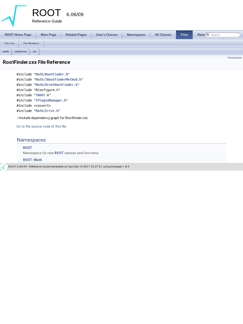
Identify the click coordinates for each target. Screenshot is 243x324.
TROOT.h (42, 95)
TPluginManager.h (51, 100)
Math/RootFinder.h (52, 74)
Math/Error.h (47, 111)
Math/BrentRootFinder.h (56, 85)
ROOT (27, 148)
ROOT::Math (32, 160)
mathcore (21, 51)
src (35, 51)
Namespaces (235, 57)
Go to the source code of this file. (42, 126)
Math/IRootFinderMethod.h (58, 79)
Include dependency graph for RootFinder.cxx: (53, 118)
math (6, 51)
